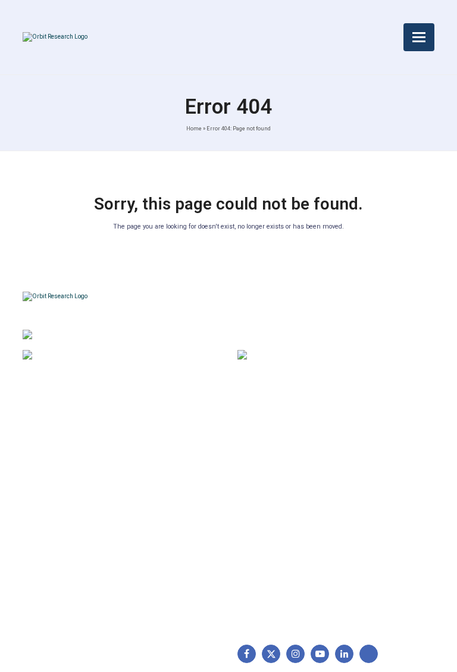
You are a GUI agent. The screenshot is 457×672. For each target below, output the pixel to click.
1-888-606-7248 (99, 356)
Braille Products (273, 449)
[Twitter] (271, 654)
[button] (418, 37)
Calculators (265, 524)
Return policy (157, 468)
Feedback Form (161, 543)
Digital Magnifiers (276, 607)
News (39, 487)
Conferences (156, 524)
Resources (49, 524)
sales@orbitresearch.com (329, 356)
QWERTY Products (279, 487)
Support (44, 468)
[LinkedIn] (344, 654)
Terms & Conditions (169, 487)
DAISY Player (268, 468)
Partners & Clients (63, 561)
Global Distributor (165, 449)
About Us (46, 449)
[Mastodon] (368, 654)
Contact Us (50, 543)
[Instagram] (295, 654)
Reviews (44, 505)
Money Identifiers (276, 543)
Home (194, 128)
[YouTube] (320, 654)
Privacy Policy (158, 505)
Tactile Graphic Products (291, 505)
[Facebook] (246, 654)
